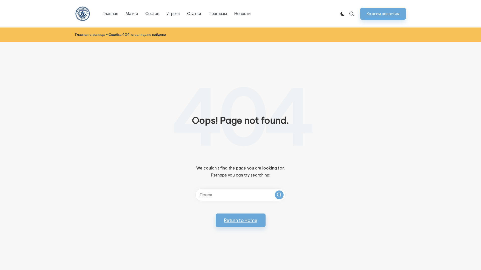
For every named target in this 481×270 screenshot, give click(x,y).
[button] (383, 14)
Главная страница (90, 34)
